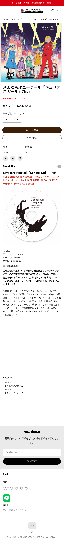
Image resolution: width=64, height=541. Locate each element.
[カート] (58, 11)
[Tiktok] (20, 487)
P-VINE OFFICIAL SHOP (30, 537)
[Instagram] (15, 487)
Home (5, 19)
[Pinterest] (20, 158)
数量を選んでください (13, 113)
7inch (27, 151)
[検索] (53, 11)
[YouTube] (25, 487)
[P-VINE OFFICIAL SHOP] (32, 11)
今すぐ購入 (32, 138)
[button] (5, 11)
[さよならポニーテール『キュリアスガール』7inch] (31, 52)
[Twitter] (12, 158)
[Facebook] (5, 158)
